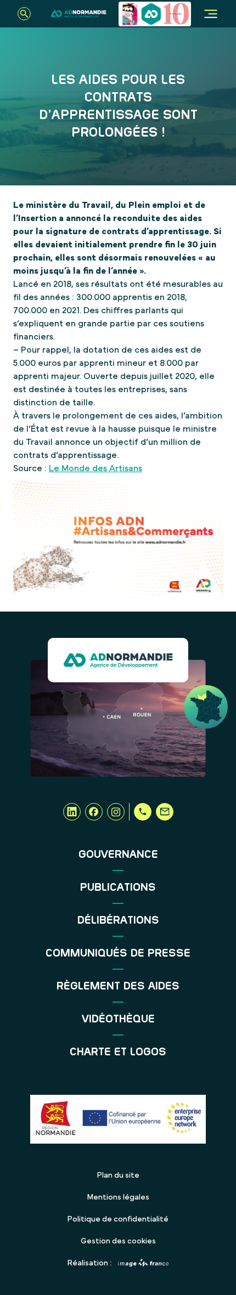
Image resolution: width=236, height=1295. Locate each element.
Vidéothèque (118, 1019)
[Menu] (210, 13)
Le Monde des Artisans (95, 468)
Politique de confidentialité (118, 1219)
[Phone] (142, 812)
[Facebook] (94, 812)
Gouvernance (118, 854)
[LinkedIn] (72, 812)
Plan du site (118, 1175)
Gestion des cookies (118, 1241)
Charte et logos (118, 1052)
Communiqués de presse (118, 953)
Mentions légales (118, 1197)
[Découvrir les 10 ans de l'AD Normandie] (155, 14)
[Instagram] (116, 812)
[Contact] (164, 812)
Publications (118, 887)
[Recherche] (24, 13)
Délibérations (118, 920)
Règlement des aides (118, 986)
